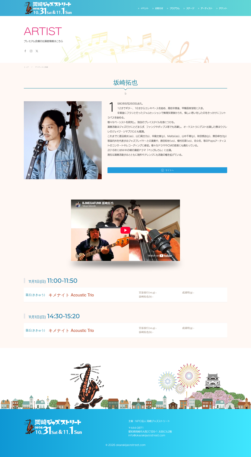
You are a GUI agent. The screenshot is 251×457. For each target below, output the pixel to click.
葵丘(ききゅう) (35, 294)
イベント (145, 8)
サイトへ (169, 170)
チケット (223, 8)
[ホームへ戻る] (48, 8)
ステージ (190, 8)
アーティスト (207, 8)
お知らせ (159, 8)
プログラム (175, 8)
